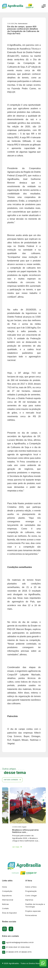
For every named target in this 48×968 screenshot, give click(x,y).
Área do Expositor (9, 913)
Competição (7, 891)
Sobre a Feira (30, 887)
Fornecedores (31, 915)
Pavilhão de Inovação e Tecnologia (35, 905)
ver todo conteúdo (11, 780)
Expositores (7, 895)
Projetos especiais (33, 911)
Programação (31, 891)
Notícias (5, 904)
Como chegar (31, 895)
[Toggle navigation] (44, 6)
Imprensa (29, 900)
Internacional (7, 900)
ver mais (15, 847)
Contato (5, 908)
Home (4, 887)
